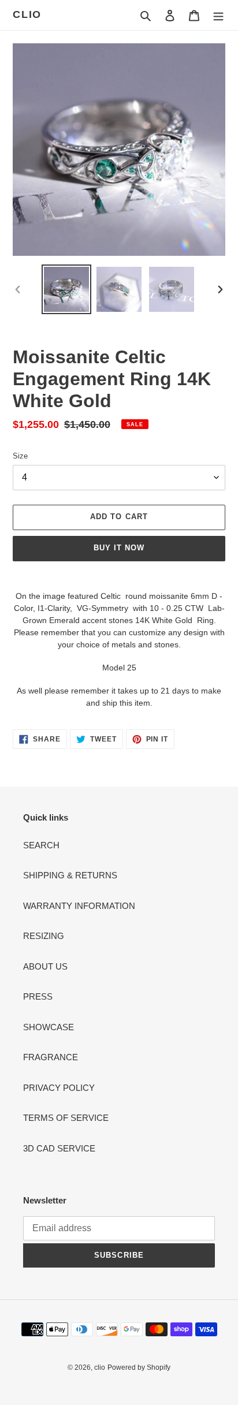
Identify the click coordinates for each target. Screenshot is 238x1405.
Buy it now (119, 547)
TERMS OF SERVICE (66, 1118)
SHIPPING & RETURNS (70, 875)
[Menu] (218, 15)
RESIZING (43, 936)
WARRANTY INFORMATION (79, 906)
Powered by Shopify (138, 1367)
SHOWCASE (48, 1027)
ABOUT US (45, 966)
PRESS (38, 996)
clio (27, 14)
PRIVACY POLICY (59, 1088)
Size (20, 456)
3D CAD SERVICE (59, 1148)
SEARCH (41, 845)
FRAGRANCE (50, 1057)
